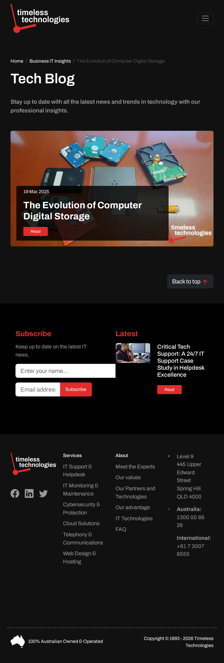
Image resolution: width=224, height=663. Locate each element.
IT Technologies (134, 518)
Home (16, 61)
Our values (128, 477)
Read (36, 231)
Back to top (187, 281)
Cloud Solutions (81, 523)
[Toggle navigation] (205, 18)
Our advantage (133, 507)
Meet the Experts (135, 467)
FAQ (121, 529)
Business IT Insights (50, 61)
